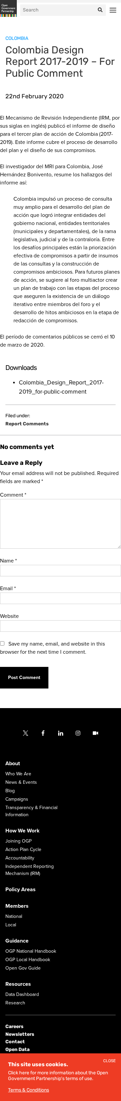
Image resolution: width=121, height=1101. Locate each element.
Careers (14, 1027)
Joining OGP (18, 841)
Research (15, 1003)
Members (17, 906)
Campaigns (16, 799)
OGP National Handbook (30, 951)
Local (10, 925)
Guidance (17, 941)
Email (8, 588)
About (12, 763)
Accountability (19, 858)
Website (9, 616)
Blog (10, 791)
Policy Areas (20, 889)
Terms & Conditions (28, 1090)
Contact (15, 1042)
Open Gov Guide (23, 968)
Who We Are (18, 774)
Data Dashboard (22, 995)
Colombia (16, 38)
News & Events (21, 782)
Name (8, 560)
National (13, 917)
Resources (18, 984)
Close (109, 1061)
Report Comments (27, 424)
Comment (13, 495)
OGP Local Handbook (27, 960)
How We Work (22, 831)
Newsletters (19, 1034)
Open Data (17, 1049)
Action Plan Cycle (23, 850)
